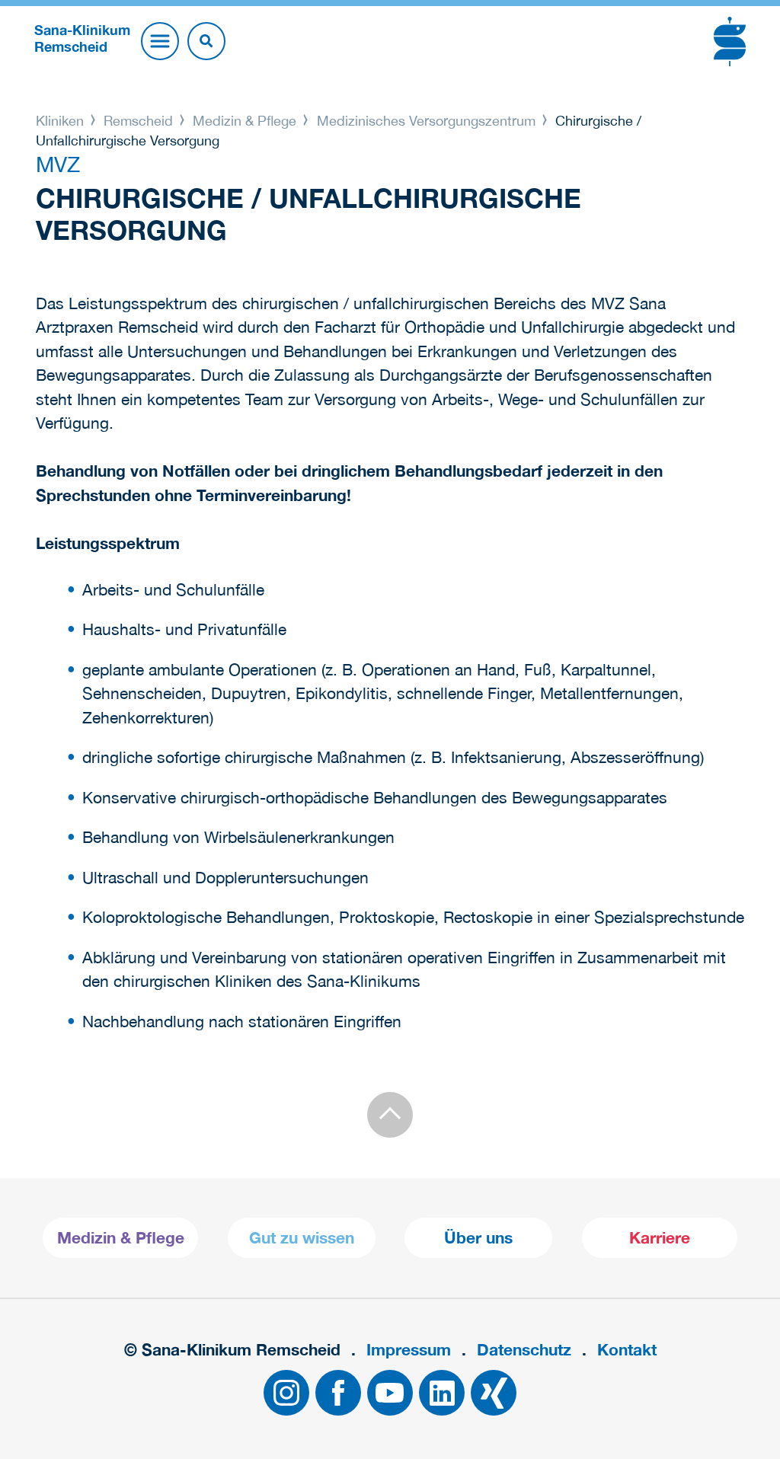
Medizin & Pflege (244, 121)
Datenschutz (524, 1349)
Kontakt (627, 1349)
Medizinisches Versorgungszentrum (426, 121)
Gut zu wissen (301, 1237)
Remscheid (138, 121)
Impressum (408, 1349)
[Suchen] (206, 41)
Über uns (478, 1237)
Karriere (659, 1237)
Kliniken (62, 121)
